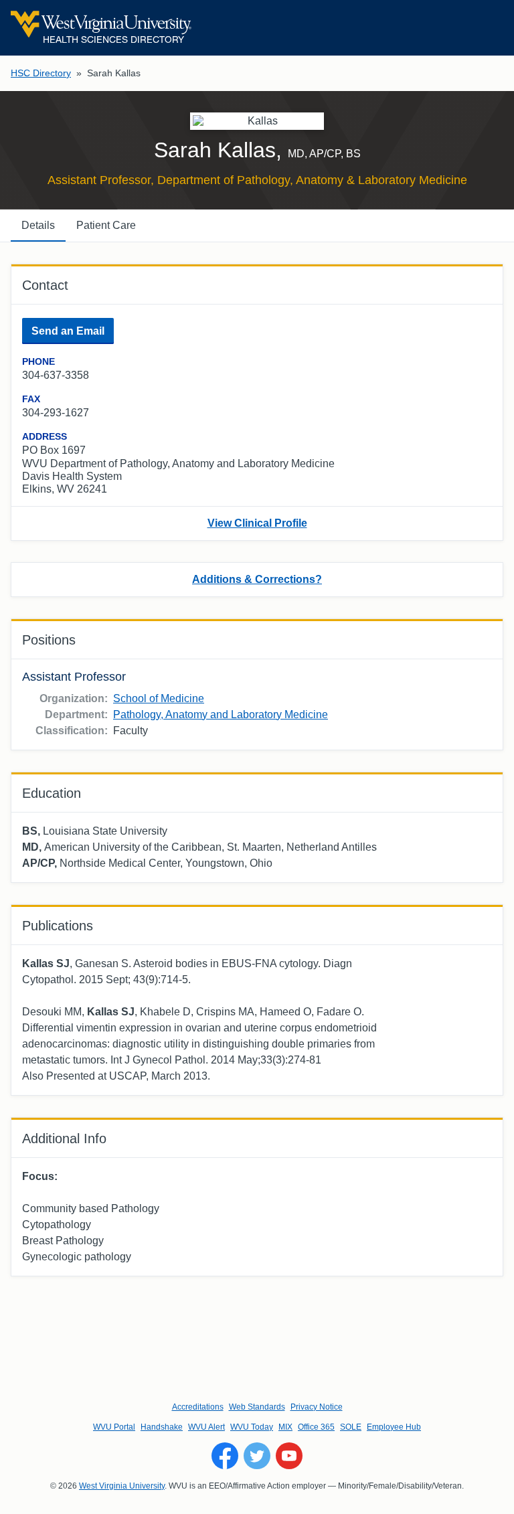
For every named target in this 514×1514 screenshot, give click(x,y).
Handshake (162, 1427)
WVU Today (251, 1427)
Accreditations (198, 1407)
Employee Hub (394, 1427)
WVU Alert (206, 1427)
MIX (285, 1427)
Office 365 (316, 1427)
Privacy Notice (316, 1407)
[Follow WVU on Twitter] (257, 1455)
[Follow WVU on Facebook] (224, 1455)
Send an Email (67, 331)
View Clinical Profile (257, 523)
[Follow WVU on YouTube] (289, 1455)
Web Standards (257, 1407)
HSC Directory (41, 73)
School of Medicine (158, 698)
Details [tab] (38, 225)
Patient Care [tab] (106, 225)
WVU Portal (114, 1427)
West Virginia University (122, 1486)
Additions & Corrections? (257, 579)
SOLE (350, 1427)
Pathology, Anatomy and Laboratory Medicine (220, 714)
